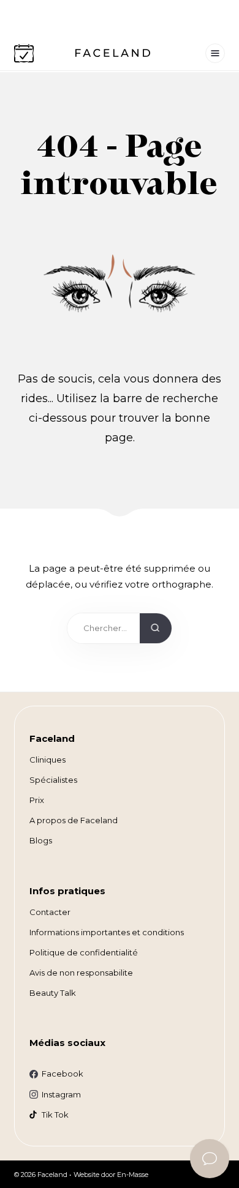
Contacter (49, 912)
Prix (36, 800)
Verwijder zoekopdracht (124, 631)
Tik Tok (55, 1114)
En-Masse (132, 1174)
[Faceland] (112, 53)
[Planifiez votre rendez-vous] (24, 53)
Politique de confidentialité (83, 952)
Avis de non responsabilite (81, 972)
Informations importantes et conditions (106, 932)
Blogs (40, 840)
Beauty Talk (52, 993)
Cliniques (47, 759)
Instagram (61, 1094)
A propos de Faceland (73, 820)
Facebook (62, 1073)
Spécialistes (53, 780)
